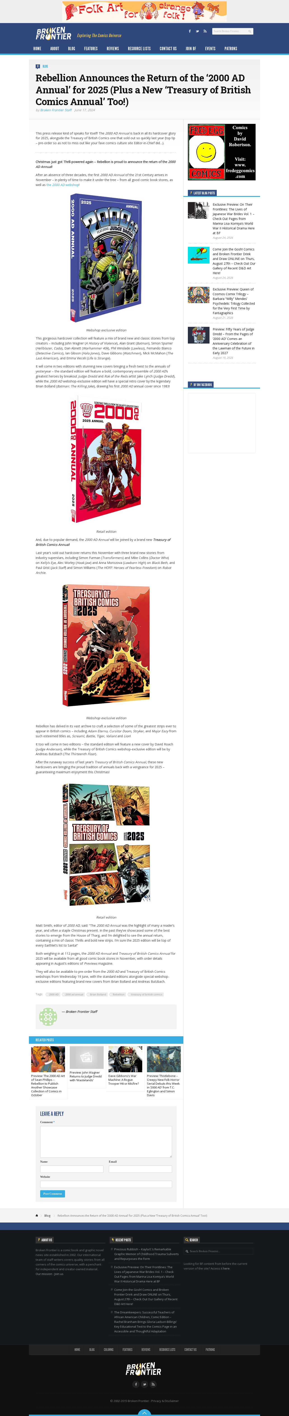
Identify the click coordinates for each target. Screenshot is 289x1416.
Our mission (44, 1274)
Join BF (191, 48)
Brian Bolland (98, 994)
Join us (58, 1274)
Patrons (231, 48)
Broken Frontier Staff (55, 110)
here (226, 1268)
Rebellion (118, 994)
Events (210, 48)
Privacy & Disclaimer (165, 1401)
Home (37, 48)
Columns (108, 1350)
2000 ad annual (74, 994)
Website (45, 1176)
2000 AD (54, 994)
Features (91, 48)
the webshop (63, 185)
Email (113, 1161)
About (54, 48)
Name (44, 1161)
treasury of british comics (146, 994)
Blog (71, 48)
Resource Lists (139, 48)
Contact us (168, 48)
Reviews (113, 48)
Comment (47, 1122)
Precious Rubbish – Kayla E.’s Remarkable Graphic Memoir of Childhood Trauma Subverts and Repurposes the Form (146, 1254)
